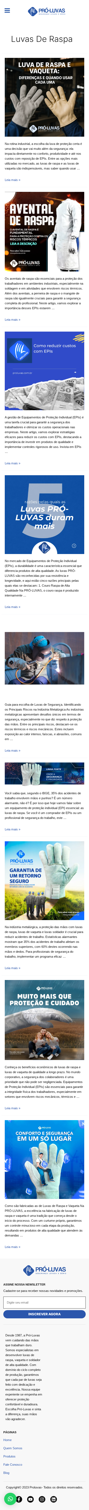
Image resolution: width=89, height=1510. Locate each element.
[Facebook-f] (19, 1499)
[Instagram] (42, 1499)
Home (7, 1440)
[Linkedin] (53, 1499)
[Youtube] (30, 1499)
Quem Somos (12, 1448)
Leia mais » (12, 180)
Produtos (9, 1456)
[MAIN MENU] (7, 10)
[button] (10, 1499)
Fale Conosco (12, 1464)
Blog (6, 1473)
